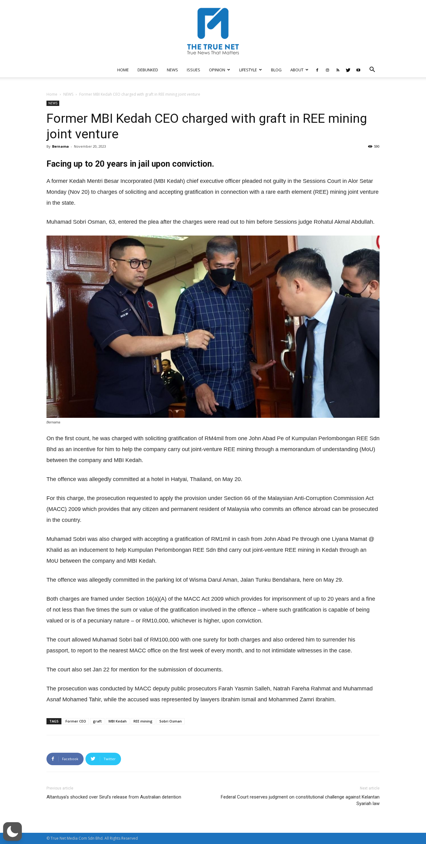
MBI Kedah (118, 721)
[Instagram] (327, 69)
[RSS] (337, 69)
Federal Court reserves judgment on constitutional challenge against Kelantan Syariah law (300, 800)
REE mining (142, 721)
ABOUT (296, 70)
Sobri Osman (170, 721)
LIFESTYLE (248, 70)
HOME (123, 70)
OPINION (217, 70)
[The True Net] (213, 31)
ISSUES (193, 70)
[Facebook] (317, 69)
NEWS (172, 70)
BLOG (276, 70)
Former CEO (75, 721)
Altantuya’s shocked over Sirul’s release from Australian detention (113, 797)
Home (51, 94)
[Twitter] (348, 69)
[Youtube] (358, 69)
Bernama (60, 146)
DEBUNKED (148, 70)
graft (97, 721)
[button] (372, 70)
